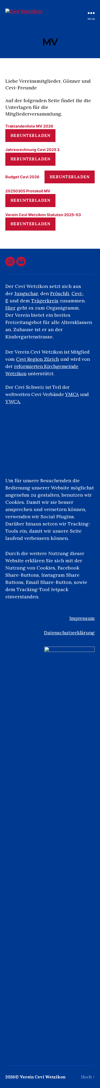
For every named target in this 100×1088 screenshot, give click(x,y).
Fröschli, (60, 293)
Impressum (82, 618)
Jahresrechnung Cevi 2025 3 (32, 149)
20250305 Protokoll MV (27, 191)
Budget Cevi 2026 (22, 177)
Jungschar (26, 293)
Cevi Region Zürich (37, 359)
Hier (10, 308)
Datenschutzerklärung (69, 633)
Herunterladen (30, 135)
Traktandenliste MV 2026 (29, 126)
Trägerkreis (44, 301)
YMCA (72, 394)
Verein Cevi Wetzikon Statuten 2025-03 (43, 214)
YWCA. (13, 401)
